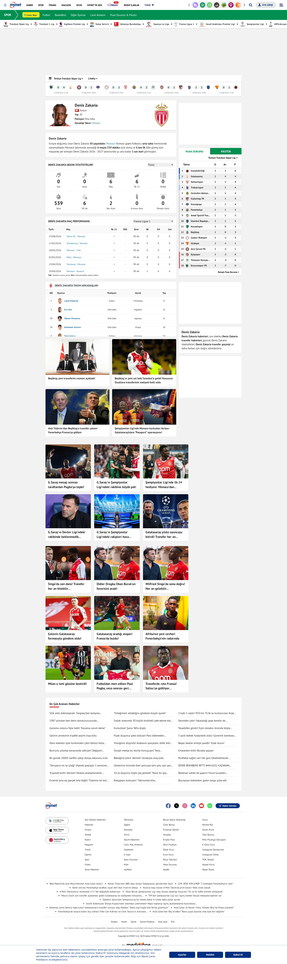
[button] (5, 5)
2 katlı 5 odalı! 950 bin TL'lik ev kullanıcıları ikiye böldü (206, 713)
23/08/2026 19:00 (171, 93)
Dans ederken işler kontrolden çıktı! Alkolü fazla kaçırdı (76, 743)
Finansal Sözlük (171, 829)
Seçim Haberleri (132, 839)
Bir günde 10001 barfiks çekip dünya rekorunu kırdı (78, 758)
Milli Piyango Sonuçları (214, 839)
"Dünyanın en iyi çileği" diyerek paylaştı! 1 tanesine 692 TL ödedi (78, 765)
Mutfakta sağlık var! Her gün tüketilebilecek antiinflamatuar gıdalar (203, 758)
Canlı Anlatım (97, 15)
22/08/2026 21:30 (144, 93)
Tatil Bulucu (208, 834)
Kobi (126, 864)
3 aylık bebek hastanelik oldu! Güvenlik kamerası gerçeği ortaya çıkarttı (206, 735)
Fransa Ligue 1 (186, 24)
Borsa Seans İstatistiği (174, 819)
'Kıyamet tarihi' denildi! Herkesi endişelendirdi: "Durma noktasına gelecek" (75, 773)
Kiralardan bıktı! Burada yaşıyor (196, 750)
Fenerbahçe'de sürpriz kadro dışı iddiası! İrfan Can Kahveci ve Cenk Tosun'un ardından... (103, 911)
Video (88, 864)
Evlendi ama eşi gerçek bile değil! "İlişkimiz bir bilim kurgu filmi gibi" (79, 780)
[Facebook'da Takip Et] (168, 805)
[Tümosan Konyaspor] (153, 87)
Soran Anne (208, 829)
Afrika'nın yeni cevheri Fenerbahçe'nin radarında (162, 636)
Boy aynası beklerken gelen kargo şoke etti (202, 780)
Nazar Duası (208, 869)
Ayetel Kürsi (208, 864)
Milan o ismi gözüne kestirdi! (67, 684)
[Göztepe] (217, 87)
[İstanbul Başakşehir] (208, 87)
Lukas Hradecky (71, 300)
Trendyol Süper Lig (19, 24)
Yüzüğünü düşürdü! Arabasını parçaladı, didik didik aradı (142, 743)
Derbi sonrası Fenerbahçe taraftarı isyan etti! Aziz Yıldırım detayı (105, 887)
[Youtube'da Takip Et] (201, 805)
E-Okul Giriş (208, 844)
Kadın (88, 839)
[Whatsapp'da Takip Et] (209, 805)
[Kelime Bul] (202, 5)
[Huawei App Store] (57, 839)
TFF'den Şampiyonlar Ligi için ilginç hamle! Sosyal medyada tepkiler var (185, 895)
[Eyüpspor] (162, 87)
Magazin (89, 844)
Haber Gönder (229, 805)
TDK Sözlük (208, 859)
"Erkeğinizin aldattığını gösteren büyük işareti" (140, 713)
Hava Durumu (170, 864)
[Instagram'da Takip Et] (184, 805)
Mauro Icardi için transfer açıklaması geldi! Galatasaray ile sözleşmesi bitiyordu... (102, 895)
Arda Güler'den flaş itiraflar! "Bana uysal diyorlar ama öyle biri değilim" (189, 911)
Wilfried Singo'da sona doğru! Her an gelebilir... (165, 586)
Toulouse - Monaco (76, 264)
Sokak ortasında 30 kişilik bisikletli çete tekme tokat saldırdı (143, 721)
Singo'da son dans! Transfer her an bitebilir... (66, 586)
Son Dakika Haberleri (95, 819)
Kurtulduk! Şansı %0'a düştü (130, 728)
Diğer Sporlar (78, 15)
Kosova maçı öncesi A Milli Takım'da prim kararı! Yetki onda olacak (176, 887)
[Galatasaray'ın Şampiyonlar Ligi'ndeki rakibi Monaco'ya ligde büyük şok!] (117, 461)
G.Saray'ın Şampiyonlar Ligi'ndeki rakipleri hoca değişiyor (113, 534)
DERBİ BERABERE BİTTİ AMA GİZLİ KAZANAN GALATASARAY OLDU (203, 765)
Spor (87, 859)
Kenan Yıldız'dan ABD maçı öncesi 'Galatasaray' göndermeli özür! (140, 883)
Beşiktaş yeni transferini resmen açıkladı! (71, 378)
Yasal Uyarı (162, 921)
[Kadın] (223, 5)
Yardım (124, 921)
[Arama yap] (250, 5)
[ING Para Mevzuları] (231, 5)
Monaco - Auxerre (75, 271)
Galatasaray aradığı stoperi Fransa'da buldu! (114, 636)
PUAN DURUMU (194, 151)
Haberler (89, 824)
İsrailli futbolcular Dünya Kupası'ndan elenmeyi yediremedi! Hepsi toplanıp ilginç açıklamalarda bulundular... (141, 903)
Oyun (205, 819)
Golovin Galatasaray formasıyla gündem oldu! (64, 636)
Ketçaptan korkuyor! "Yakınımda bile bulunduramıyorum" (134, 780)
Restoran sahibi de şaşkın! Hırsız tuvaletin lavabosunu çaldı (202, 773)
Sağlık (127, 824)
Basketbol (60, 15)
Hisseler (167, 834)
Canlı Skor (32, 15)
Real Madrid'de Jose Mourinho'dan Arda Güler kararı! (76, 883)
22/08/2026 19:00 (89, 93)
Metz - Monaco (74, 257)
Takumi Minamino (72, 318)
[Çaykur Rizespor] (107, 87)
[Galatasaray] (70, 87)
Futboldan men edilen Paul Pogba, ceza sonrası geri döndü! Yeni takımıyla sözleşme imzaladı (115, 686)
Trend (88, 849)
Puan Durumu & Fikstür (123, 15)
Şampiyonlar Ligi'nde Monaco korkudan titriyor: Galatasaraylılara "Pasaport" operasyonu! (142, 430)
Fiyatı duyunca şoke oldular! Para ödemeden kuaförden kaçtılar (139, 735)
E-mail (127, 854)
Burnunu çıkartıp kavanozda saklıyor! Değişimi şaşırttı (75, 750)
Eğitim (88, 854)
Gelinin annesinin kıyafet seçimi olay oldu (73, 735)
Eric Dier (68, 309)
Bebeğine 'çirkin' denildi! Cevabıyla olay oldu (139, 758)
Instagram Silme (210, 854)
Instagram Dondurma (213, 849)
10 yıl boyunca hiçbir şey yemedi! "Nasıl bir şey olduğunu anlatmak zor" (140, 773)
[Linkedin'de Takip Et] (193, 805)
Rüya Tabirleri (170, 859)
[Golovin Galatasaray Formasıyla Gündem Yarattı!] (68, 613)
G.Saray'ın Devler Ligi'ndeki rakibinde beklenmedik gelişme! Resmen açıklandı (66, 534)
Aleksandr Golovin (72, 327)
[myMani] (113, 5)
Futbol (46, 15)
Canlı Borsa (169, 824)
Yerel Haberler (92, 869)
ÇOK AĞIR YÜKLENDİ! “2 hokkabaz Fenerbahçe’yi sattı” (205, 883)
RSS (173, 921)
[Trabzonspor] (189, 87)
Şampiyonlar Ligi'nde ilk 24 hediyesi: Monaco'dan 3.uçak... (163, 484)
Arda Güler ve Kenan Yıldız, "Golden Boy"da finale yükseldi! (204, 907)
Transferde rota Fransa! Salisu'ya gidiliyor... (161, 686)
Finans (88, 829)
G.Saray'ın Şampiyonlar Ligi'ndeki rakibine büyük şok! (116, 484)
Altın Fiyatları (170, 844)
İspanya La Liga (161, 24)
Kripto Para (169, 839)
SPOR (7, 15)
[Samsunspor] (126, 87)
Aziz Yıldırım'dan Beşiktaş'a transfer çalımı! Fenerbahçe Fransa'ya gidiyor (72, 430)
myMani (128, 869)
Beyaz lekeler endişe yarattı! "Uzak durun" (201, 743)
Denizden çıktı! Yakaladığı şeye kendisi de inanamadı (201, 721)
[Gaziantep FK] (181, 87)
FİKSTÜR (226, 151)
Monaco (96, 123)
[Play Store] (57, 820)
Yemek (88, 834)
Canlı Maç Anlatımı (133, 844)
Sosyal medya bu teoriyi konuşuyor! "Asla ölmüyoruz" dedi (137, 750)
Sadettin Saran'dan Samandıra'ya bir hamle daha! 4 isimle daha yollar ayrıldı (141, 899)
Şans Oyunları (131, 859)
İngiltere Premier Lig (74, 24)
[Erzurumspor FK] (51, 87)
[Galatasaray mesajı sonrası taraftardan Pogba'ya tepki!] (68, 461)
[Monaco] (162, 115)
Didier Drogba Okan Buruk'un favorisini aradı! (116, 586)
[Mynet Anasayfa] (15, 4)
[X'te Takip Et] (176, 805)
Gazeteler (128, 849)
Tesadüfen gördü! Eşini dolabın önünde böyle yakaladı (204, 728)
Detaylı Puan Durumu (227, 272)
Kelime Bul (207, 824)
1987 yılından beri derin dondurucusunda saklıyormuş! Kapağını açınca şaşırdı (73, 721)
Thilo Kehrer (70, 336)
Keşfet (166, 869)
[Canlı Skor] (195, 5)
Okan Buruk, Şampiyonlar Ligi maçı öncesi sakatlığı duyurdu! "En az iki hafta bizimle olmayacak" (174, 891)
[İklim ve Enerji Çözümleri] (216, 5)
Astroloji (128, 829)
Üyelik (133, 921)
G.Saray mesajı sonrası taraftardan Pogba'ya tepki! (66, 484)
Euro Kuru (168, 854)
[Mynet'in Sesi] (238, 5)
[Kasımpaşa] (98, 87)
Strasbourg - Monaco (77, 243)
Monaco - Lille (74, 250)
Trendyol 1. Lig (46, 24)
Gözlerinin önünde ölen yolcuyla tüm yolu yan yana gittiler (143, 765)
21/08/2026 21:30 (61, 93)
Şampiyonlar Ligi (255, 24)
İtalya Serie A (102, 24)
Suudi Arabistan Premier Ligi (220, 24)
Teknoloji (128, 819)
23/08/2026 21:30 (226, 93)
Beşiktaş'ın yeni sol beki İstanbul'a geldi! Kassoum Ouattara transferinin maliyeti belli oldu (144, 380)
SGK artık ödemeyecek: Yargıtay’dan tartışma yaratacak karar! (74, 713)
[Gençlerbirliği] (236, 87)
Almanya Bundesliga (130, 24)
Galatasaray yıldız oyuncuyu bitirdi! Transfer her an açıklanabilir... (163, 534)
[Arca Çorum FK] (79, 87)
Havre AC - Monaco (76, 236)
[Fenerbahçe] (134, 87)
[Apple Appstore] (57, 830)
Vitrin (127, 834)
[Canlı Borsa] (209, 5)
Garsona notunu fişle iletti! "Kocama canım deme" (77, 728)
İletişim (114, 921)
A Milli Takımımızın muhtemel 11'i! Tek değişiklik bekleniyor (90, 891)
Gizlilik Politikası (147, 921)
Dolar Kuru (168, 849)
